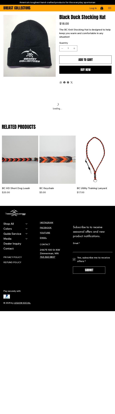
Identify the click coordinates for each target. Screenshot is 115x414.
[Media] (26, 238)
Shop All (8, 223)
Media (7, 238)
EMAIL (43, 237)
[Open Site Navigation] (109, 8)
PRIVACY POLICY (12, 257)
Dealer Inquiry (12, 243)
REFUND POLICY (12, 262)
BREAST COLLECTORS (16, 8)
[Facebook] (64, 82)
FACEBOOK (46, 227)
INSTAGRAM (46, 222)
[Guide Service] (26, 233)
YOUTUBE (45, 232)
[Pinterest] (67, 82)
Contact (8, 248)
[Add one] (74, 48)
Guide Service (12, 233)
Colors (7, 228)
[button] (101, 8)
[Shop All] (26, 223)
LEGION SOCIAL (22, 303)
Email (76, 243)
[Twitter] (71, 82)
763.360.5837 (47, 256)
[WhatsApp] (60, 82)
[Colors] (26, 228)
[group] (57, 166)
